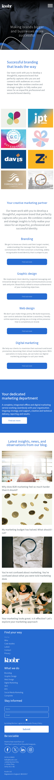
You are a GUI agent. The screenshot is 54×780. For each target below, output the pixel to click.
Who (6, 640)
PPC (6, 689)
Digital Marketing (11, 682)
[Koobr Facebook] (7, 750)
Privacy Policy (37, 723)
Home (6, 637)
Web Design (9, 679)
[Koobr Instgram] (30, 750)
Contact (7, 650)
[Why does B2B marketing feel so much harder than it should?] (27, 466)
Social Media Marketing (13, 692)
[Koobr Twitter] (15, 750)
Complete (8, 695)
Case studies (9, 643)
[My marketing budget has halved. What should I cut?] (27, 509)
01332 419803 (9, 757)
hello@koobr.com (10, 760)
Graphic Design (10, 676)
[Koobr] (27, 660)
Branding (8, 673)
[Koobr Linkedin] (23, 750)
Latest (6, 647)
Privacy (7, 653)
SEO (6, 686)
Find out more (27, 262)
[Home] (7, 5)
